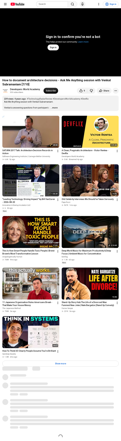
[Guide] (5, 4)
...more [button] (54, 108)
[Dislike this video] (91, 91)
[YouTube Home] (17, 4)
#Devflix (85, 99)
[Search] (72, 4)
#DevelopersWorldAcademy (66, 99)
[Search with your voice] (82, 4)
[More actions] (116, 91)
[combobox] (53, 4)
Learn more (83, 42)
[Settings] (98, 4)
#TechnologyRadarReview (39, 99)
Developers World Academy (25, 89)
